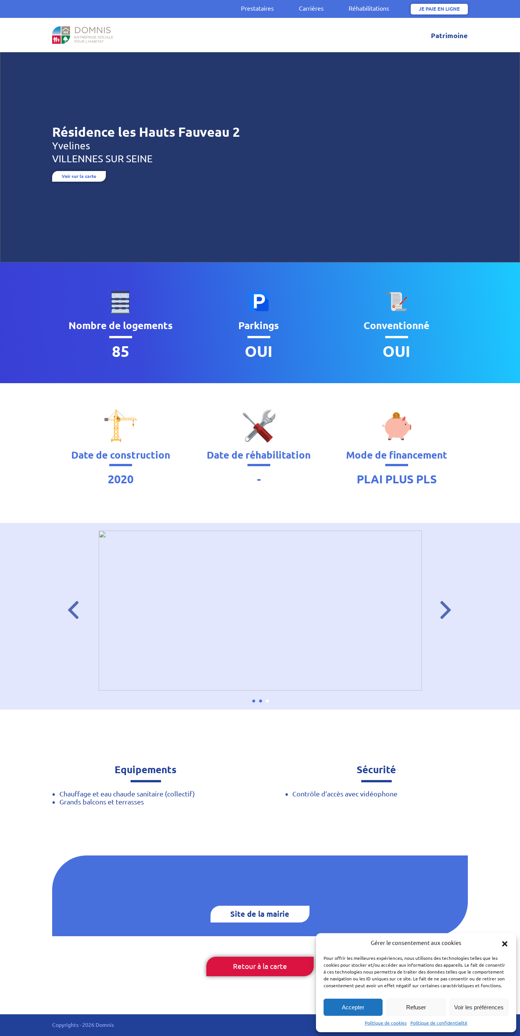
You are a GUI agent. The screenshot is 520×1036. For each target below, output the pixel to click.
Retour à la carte (260, 966)
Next (440, 605)
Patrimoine (449, 35)
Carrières (311, 8)
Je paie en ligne (439, 8)
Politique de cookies (386, 1022)
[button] (505, 943)
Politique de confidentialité (438, 1022)
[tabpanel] (260, 611)
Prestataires (257, 8)
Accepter (353, 1007)
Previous (68, 605)
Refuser (416, 1007)
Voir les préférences (479, 1007)
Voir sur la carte (79, 176)
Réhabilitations (369, 8)
